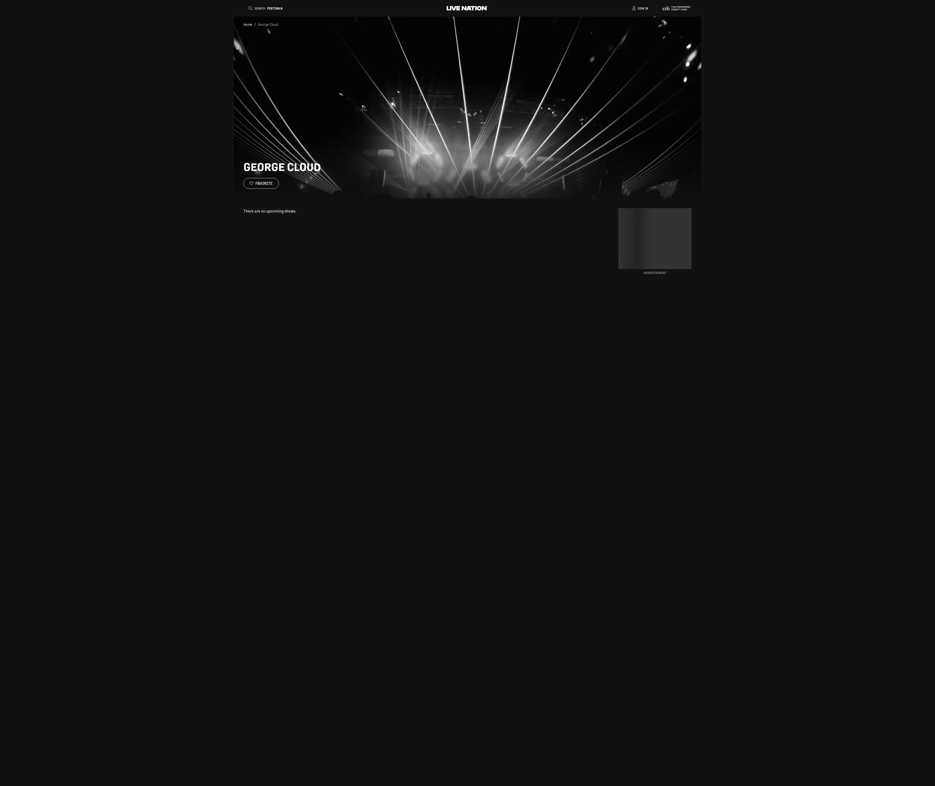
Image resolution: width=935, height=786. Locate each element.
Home (247, 24)
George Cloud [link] (268, 24)
